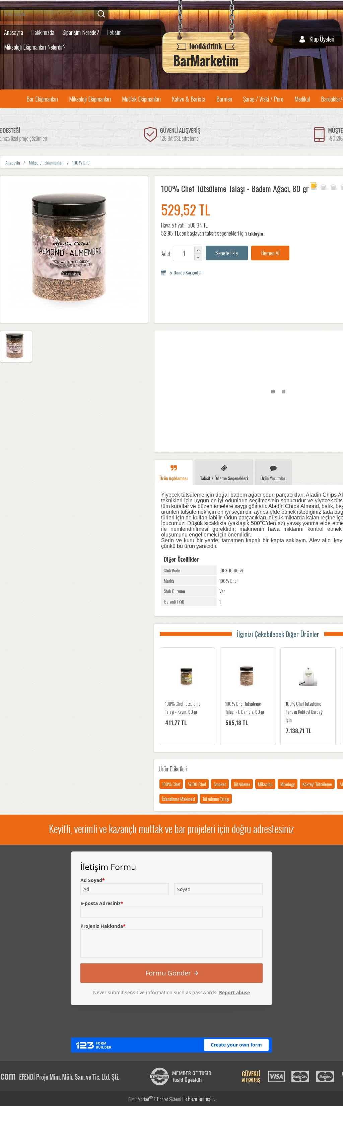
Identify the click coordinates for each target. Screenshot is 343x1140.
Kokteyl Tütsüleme (317, 783)
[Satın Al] (270, 253)
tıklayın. (256, 233)
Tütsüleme (242, 783)
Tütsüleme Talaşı (216, 798)
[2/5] (318, 186)
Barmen (224, 98)
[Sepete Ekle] (227, 253)
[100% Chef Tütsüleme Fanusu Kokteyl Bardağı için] (308, 676)
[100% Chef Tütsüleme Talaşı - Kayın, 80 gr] (187, 676)
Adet (165, 254)
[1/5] (314, 186)
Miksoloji (265, 783)
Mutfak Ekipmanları (141, 98)
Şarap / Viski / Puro (263, 98)
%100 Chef (197, 783)
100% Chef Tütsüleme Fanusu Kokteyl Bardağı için (305, 711)
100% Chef (171, 783)
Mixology (287, 783)
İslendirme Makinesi (178, 798)
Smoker (220, 783)
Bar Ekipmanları (42, 98)
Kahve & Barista (188, 98)
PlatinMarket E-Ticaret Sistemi (154, 1098)
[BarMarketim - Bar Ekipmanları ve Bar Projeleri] (206, 73)
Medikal (302, 98)
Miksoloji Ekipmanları (90, 98)
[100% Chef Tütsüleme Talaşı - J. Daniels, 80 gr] (247, 676)
